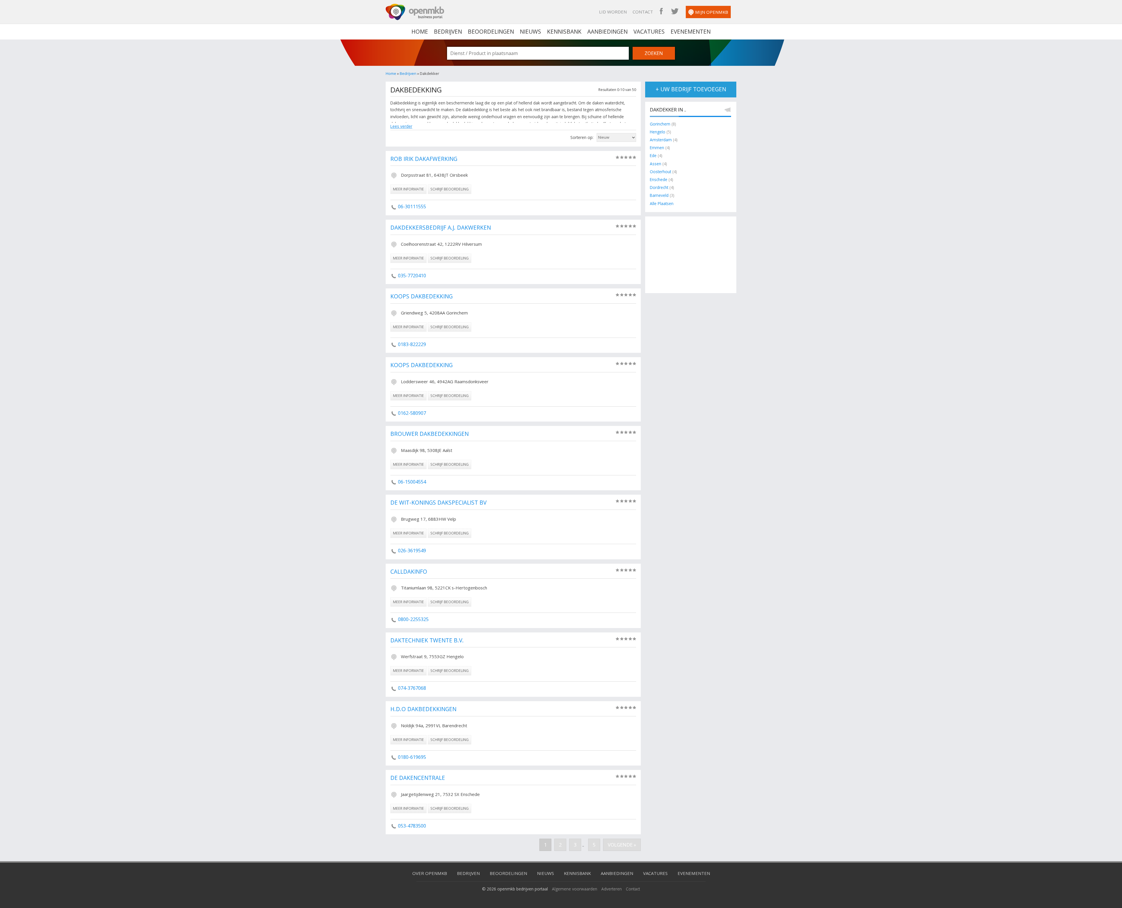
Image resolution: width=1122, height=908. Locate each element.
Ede (653, 155)
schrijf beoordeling (449, 189)
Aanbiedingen (607, 31)
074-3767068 (412, 688)
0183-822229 (412, 344)
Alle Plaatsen (661, 203)
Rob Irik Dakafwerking (423, 159)
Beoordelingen (491, 31)
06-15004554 (412, 482)
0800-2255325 (413, 619)
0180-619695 (412, 757)
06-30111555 (412, 206)
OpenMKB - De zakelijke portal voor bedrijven (415, 12)
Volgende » (622, 845)
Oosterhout (660, 171)
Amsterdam (661, 139)
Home (391, 73)
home (419, 31)
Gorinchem (660, 124)
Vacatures (649, 31)
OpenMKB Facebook (661, 12)
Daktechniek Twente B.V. (427, 640)
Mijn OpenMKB (711, 12)
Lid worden (613, 12)
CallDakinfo (408, 571)
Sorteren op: (581, 137)
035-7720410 (412, 275)
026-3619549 (412, 550)
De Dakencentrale (417, 778)
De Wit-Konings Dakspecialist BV (438, 502)
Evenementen (691, 31)
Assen (655, 163)
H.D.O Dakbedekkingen (423, 709)
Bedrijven (448, 31)
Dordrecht (659, 187)
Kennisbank (564, 31)
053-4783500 (412, 826)
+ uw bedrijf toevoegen (691, 89)
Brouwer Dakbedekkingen (429, 434)
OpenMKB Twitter (674, 12)
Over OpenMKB (429, 873)
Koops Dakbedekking (421, 296)
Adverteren (611, 889)
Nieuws (530, 31)
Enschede (658, 179)
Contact (643, 12)
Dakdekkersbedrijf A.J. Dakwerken (440, 227)
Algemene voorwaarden (574, 889)
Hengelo (657, 132)
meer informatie (408, 189)
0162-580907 (412, 413)
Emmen (657, 147)
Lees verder (401, 126)
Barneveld (659, 195)
